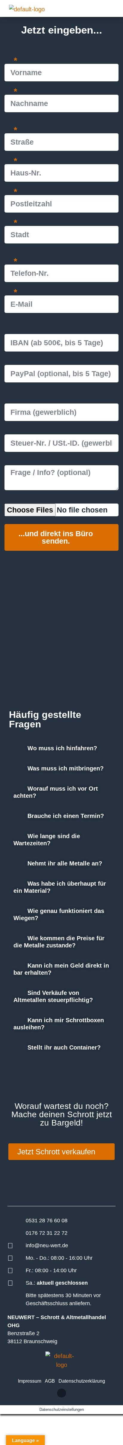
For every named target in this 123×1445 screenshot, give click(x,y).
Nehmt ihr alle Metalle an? (64, 863)
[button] (100, 8)
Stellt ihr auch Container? (64, 1047)
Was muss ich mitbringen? (65, 768)
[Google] (61, 1393)
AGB (50, 1381)
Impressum (29, 1381)
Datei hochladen (38, 501)
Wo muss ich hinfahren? (62, 748)
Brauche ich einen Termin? (65, 816)
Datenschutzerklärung (82, 1381)
